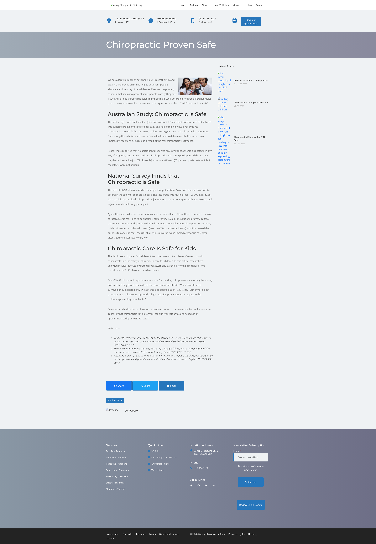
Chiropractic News (160, 463)
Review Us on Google (250, 505)
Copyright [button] (127, 534)
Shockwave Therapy (115, 489)
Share (120, 385)
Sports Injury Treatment (118, 470)
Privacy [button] (152, 534)
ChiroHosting (249, 534)
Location (248, 5)
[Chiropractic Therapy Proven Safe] (224, 104)
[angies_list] (214, 485)
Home (183, 5)
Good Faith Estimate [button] (169, 534)
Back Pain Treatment (116, 451)
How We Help (220, 5)
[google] (191, 485)
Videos (236, 5)
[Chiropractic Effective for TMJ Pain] (224, 140)
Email (173, 385)
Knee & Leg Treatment (117, 476)
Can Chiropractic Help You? (164, 457)
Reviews (194, 5)
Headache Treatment (116, 463)
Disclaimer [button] (140, 534)
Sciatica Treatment (115, 482)
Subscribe (250, 482)
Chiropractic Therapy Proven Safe (251, 102)
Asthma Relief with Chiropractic (251, 80)
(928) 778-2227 (201, 468)
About (205, 5)
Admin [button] (110, 538)
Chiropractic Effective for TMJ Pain (249, 138)
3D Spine (155, 451)
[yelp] (206, 485)
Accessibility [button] (113, 534)
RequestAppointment (251, 21)
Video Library (157, 470)
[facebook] (198, 485)
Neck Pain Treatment (116, 457)
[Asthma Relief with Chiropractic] (224, 82)
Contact (259, 5)
